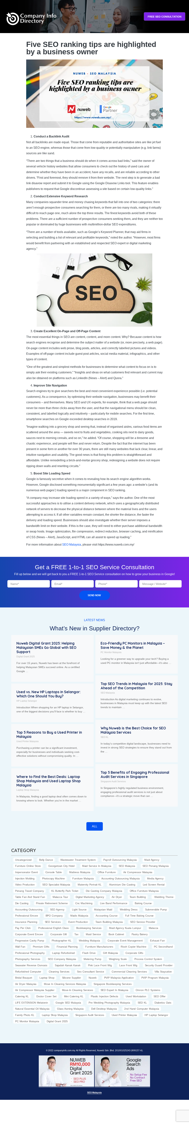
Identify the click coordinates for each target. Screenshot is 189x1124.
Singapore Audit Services (113, 781)
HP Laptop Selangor (26, 701)
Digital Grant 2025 (25, 656)
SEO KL (105, 737)
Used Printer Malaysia (27, 741)
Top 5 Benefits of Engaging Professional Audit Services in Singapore (135, 774)
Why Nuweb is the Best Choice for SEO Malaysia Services (133, 730)
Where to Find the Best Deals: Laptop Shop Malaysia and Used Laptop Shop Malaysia (48, 780)
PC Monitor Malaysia (111, 652)
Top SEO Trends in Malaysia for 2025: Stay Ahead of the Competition (136, 686)
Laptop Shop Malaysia (27, 790)
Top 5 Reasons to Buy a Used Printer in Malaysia (49, 734)
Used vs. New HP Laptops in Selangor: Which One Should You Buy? (48, 694)
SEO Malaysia (108, 693)
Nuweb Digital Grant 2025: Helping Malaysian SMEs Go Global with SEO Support (46, 647)
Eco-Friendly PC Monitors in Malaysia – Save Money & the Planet (133, 645)
